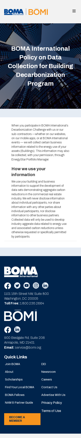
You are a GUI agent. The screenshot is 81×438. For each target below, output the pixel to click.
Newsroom (48, 371)
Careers (46, 379)
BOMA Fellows (15, 395)
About (9, 371)
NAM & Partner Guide (19, 402)
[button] (74, 11)
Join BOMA (12, 364)
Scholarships (14, 379)
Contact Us (49, 387)
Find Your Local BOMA (19, 387)
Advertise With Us (53, 395)
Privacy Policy (51, 402)
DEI (43, 364)
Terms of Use (51, 411)
